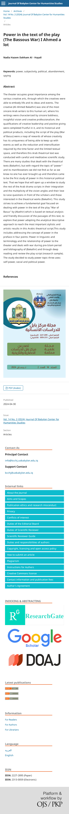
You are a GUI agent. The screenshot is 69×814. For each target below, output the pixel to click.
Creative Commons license (22, 573)
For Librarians (12, 729)
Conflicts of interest (18, 517)
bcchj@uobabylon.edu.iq (19, 472)
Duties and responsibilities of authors (28, 542)
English (9, 755)
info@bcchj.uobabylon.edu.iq (21, 460)
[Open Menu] (3, 3)
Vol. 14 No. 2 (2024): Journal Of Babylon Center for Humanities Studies (33, 16)
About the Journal (17, 492)
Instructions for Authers (20, 567)
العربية (8, 750)
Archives (18, 11)
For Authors (11, 724)
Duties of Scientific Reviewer (23, 529)
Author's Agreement (18, 585)
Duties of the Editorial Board (23, 523)
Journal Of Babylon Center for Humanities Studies (35, 3)
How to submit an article (20, 554)
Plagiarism (13, 561)
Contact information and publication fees (30, 579)
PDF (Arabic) (14, 387)
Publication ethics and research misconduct (31, 505)
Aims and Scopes (16, 498)
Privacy (11, 511)
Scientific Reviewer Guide (21, 536)
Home (6, 11)
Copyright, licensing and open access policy (31, 548)
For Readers (11, 719)
